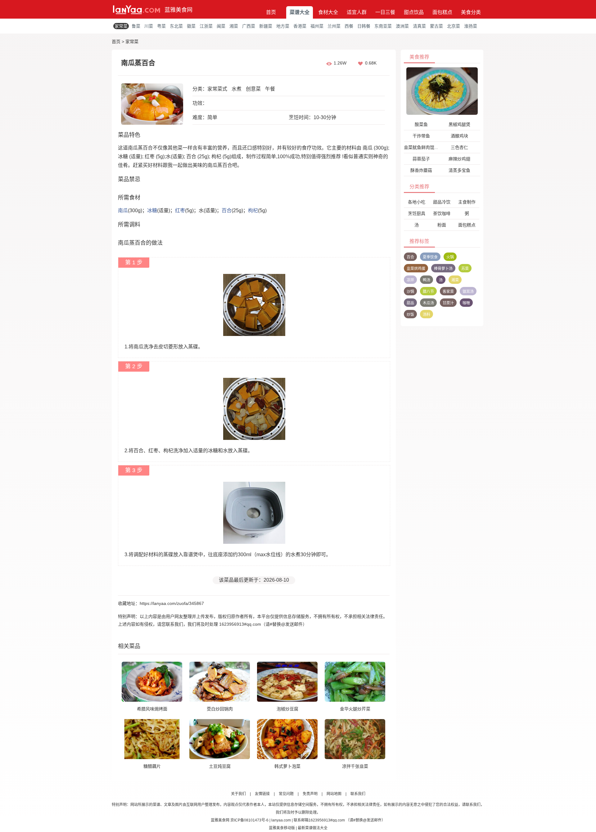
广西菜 (248, 26)
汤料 (426, 314)
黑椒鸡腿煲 (459, 124)
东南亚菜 (383, 26)
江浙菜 (206, 26)
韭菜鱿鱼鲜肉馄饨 (421, 147)
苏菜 (465, 268)
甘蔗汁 (448, 303)
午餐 (270, 89)
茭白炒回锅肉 (220, 708)
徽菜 (191, 26)
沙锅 (410, 291)
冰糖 (152, 210)
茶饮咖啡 (441, 213)
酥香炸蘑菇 (421, 170)
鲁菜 (136, 26)
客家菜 (448, 291)
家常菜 (121, 26)
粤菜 (161, 26)
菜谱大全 (299, 12)
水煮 (237, 89)
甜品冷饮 (441, 201)
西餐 (349, 26)
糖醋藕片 (152, 766)
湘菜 (233, 26)
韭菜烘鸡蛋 (416, 268)
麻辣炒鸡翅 (459, 158)
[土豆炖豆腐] (219, 739)
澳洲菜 (402, 26)
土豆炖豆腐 (220, 766)
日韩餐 (363, 26)
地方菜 (282, 26)
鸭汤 (426, 280)
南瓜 (123, 210)
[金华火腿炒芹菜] (355, 681)
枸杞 (253, 210)
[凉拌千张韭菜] (355, 739)
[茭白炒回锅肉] (219, 681)
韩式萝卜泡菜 (287, 766)
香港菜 (299, 26)
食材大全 (328, 12)
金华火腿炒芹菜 (355, 708)
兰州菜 (334, 26)
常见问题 (286, 794)
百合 (227, 210)
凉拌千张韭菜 (355, 766)
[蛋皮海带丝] (442, 91)
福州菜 (316, 26)
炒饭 (410, 314)
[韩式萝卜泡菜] (287, 739)
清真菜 (419, 26)
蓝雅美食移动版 (282, 828)
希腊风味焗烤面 (152, 708)
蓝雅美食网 (178, 10)
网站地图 (334, 794)
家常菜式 (217, 89)
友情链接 (262, 794)
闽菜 (221, 26)
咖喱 (466, 303)
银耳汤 (468, 291)
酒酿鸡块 (459, 135)
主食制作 (467, 201)
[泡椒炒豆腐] (287, 681)
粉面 (441, 224)
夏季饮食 (430, 257)
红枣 (180, 210)
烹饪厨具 (416, 213)
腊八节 (428, 291)
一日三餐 (385, 12)
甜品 (410, 303)
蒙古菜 (436, 26)
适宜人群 (357, 12)
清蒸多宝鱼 (459, 170)
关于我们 (238, 794)
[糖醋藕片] (152, 739)
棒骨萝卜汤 (443, 268)
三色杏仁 (459, 147)
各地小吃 (416, 201)
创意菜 (253, 89)
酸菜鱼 (421, 124)
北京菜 (453, 26)
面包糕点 (442, 12)
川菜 (148, 26)
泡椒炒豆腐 (287, 708)
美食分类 (471, 12)
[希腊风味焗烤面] (152, 681)
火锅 (450, 257)
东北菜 (176, 26)
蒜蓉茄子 (421, 158)
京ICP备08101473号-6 (249, 820)
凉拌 (410, 280)
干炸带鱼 (421, 135)
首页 (271, 12)
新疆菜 (265, 26)
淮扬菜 (470, 26)
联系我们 (357, 794)
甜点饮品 (414, 12)
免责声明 (310, 794)
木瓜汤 (428, 303)
